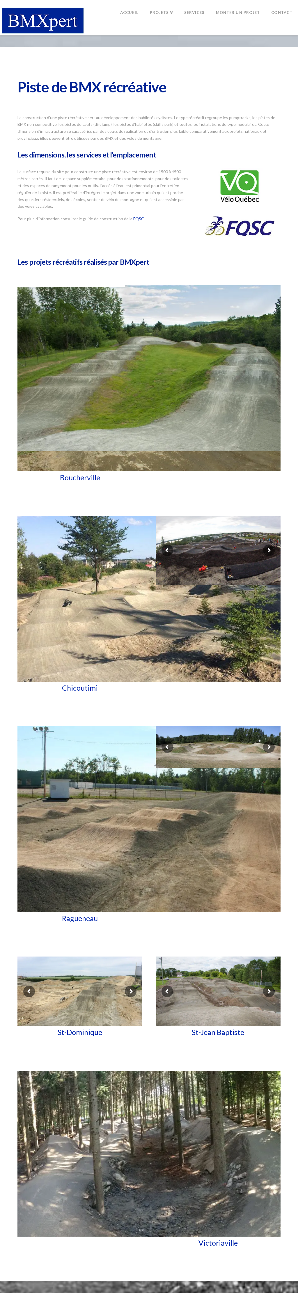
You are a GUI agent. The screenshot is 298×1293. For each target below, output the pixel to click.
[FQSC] (240, 226)
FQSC (138, 218)
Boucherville (80, 477)
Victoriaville (218, 1242)
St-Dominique (80, 1032)
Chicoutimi (80, 687)
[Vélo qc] (240, 185)
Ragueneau (80, 918)
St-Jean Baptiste (218, 1032)
